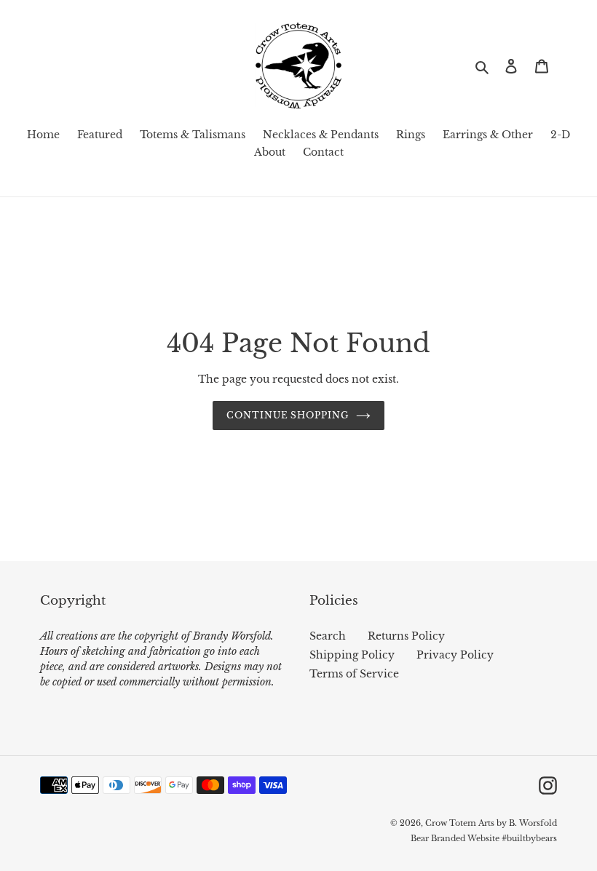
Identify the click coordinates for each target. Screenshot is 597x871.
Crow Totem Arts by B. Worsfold (491, 823)
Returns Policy (406, 636)
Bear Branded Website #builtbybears (484, 838)
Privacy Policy (455, 654)
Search (327, 636)
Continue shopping (287, 415)
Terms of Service (354, 673)
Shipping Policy (352, 654)
